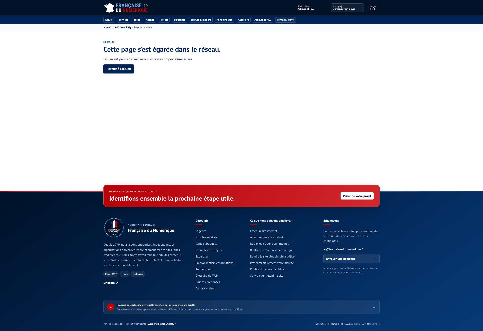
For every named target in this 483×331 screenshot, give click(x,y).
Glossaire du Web (206, 275)
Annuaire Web (225, 19)
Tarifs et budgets (206, 243)
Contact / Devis (286, 19)
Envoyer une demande (351, 259)
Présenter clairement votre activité (272, 263)
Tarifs (137, 19)
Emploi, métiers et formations (214, 263)
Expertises (179, 19)
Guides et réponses (207, 282)
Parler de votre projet (357, 196)
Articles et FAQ (123, 27)
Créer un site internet (263, 231)
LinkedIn (110, 283)
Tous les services (206, 237)
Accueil (109, 19)
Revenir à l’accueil (119, 69)
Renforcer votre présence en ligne (271, 250)
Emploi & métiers (201, 19)
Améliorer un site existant (266, 237)
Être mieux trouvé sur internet (269, 243)
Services (123, 19)
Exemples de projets (208, 250)
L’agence (200, 231)
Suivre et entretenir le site (266, 275)
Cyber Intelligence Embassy (162, 323)
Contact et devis (205, 288)
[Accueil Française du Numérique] (125, 8)
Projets (164, 19)
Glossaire (243, 19)
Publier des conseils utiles (267, 269)
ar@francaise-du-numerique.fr (343, 249)
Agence (150, 19)
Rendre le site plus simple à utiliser (272, 256)
